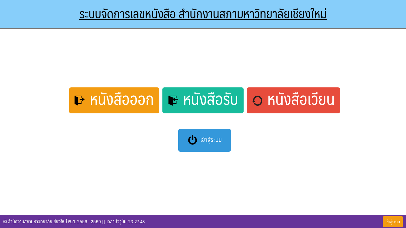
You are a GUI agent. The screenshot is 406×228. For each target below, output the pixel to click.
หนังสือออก (120, 99)
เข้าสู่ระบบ (210, 139)
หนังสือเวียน (299, 99)
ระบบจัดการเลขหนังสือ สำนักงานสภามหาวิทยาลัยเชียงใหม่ (203, 13)
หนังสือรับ (209, 99)
